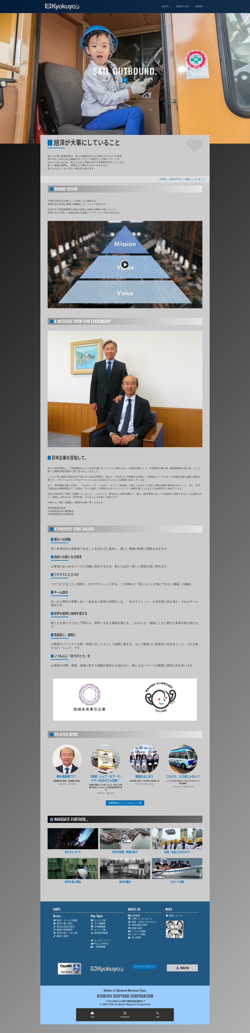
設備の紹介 (137, 928)
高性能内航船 (100, 933)
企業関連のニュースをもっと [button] (123, 803)
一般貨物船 (99, 947)
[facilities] (125, 838)
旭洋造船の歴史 (139, 925)
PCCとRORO (100, 943)
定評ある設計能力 (65, 926)
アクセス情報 (138, 931)
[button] (125, 80)
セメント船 (99, 929)
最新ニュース (175, 915)
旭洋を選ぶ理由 (64, 923)
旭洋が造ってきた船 (66, 933)
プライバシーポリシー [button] (144, 966)
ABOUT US (182, 6)
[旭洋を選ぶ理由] (73, 868)
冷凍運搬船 (99, 926)
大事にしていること (194, 179)
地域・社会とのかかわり (144, 922)
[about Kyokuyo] (73, 838)
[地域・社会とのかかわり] (177, 838)
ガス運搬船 (99, 923)
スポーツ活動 (138, 934)
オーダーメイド (101, 940)
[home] (107, 969)
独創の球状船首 (64, 929)
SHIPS (165, 6)
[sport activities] (177, 868)
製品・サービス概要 (66, 920)
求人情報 (136, 937)
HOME (163, 179)
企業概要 (135, 915)
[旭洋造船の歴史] (125, 868)
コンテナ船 (99, 920)
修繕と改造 (62, 936)
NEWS (198, 6)
